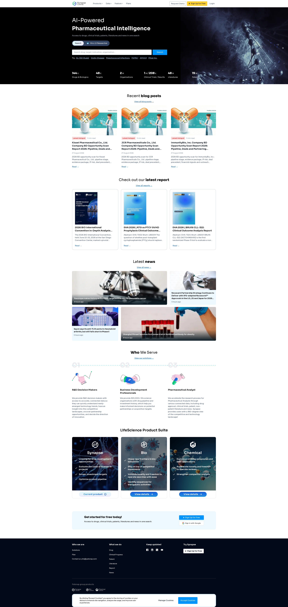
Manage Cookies (166, 600)
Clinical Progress (116, 555)
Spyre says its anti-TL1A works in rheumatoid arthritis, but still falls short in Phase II (94, 330)
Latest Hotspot (79, 138)
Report (112, 568)
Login (212, 3)
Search (78, 43)
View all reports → (144, 185)
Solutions (76, 550)
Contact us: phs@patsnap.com (84, 559)
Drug (111, 550)
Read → (75, 167)
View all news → (144, 267)
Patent (112, 559)
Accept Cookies (187, 600)
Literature (113, 564)
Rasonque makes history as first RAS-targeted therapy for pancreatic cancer (110, 298)
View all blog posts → (144, 101)
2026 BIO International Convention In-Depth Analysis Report (92, 229)
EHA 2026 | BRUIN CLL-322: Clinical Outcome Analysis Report (192, 229)
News (111, 573)
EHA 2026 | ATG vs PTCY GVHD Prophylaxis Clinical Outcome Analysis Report (141, 229)
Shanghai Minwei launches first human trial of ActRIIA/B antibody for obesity (158, 334)
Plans (128, 3)
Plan (73, 555)
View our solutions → (144, 358)
